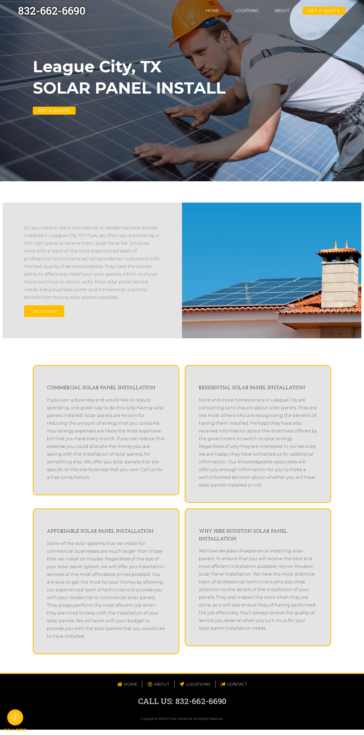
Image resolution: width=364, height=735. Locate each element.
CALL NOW (15, 730)
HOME (212, 10)
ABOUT (281, 10)
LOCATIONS (246, 10)
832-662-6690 (52, 10)
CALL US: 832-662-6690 (182, 701)
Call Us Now (44, 311)
